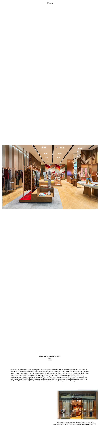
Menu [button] (50, 3)
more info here (87, 424)
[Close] (95, 424)
